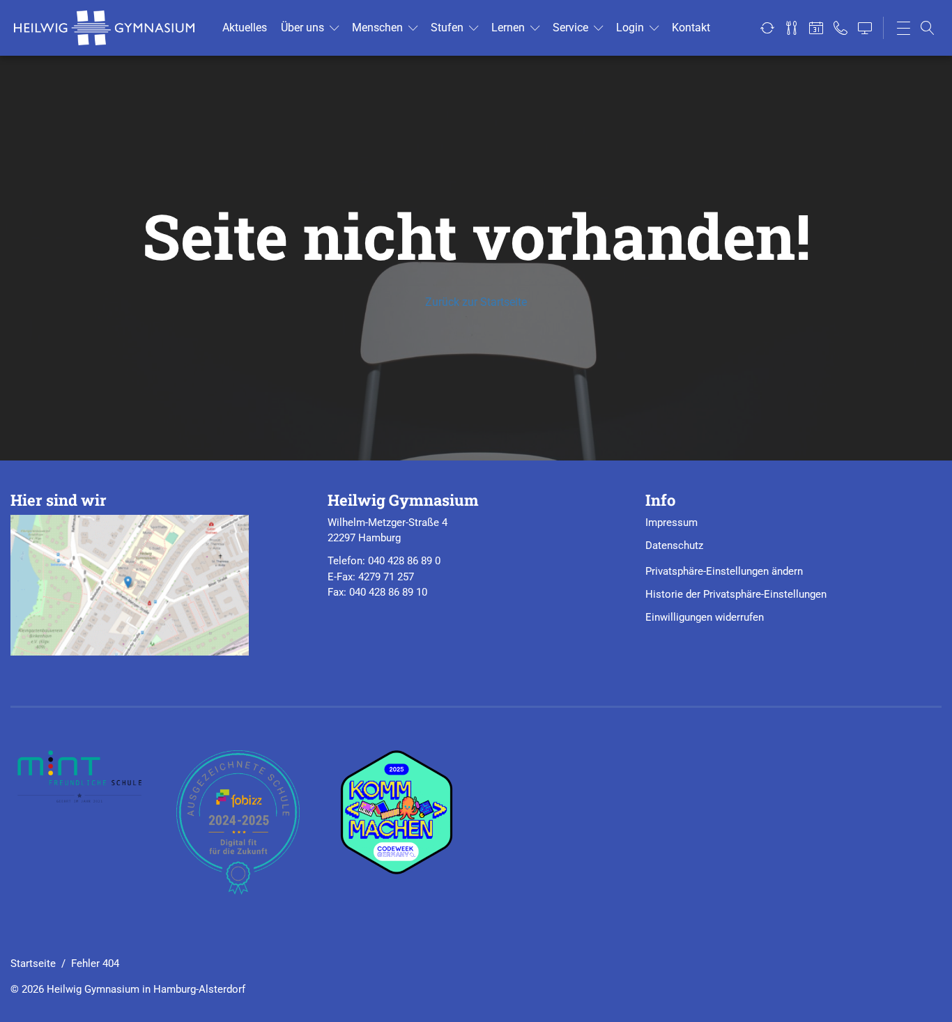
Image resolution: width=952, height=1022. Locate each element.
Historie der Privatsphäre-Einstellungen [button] (736, 594)
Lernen (508, 27)
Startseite (33, 963)
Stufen (447, 27)
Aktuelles (244, 27)
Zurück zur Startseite (476, 302)
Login (630, 27)
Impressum (671, 522)
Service (570, 27)
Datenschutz (674, 545)
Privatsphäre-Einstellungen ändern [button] (724, 571)
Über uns (302, 27)
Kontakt (691, 27)
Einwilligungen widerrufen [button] (704, 617)
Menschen (377, 27)
